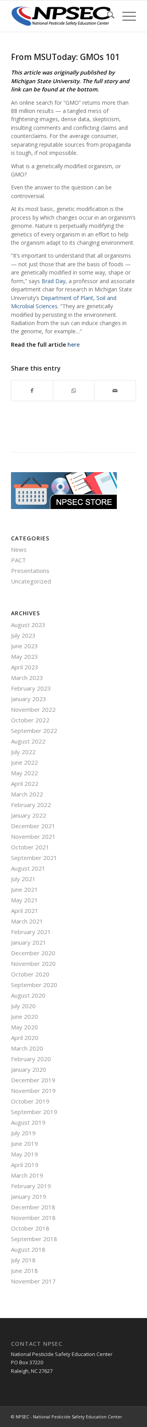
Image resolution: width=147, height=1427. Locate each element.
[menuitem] (106, 16)
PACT (18, 560)
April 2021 (24, 910)
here (73, 344)
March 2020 (27, 1048)
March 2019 (27, 1175)
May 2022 (24, 773)
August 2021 (28, 868)
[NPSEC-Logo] (61, 16)
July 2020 (23, 1006)
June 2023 (24, 646)
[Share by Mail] (115, 390)
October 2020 (30, 974)
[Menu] (125, 16)
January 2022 (28, 815)
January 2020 (28, 1069)
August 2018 (28, 1249)
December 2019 (33, 1080)
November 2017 (33, 1281)
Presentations (30, 570)
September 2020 (34, 985)
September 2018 (34, 1239)
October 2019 (30, 1101)
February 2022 (31, 805)
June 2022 (24, 762)
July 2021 (23, 879)
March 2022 (27, 794)
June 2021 (24, 889)
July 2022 (23, 752)
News (19, 549)
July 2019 (23, 1133)
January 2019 (28, 1196)
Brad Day (53, 281)
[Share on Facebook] (32, 390)
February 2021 (31, 932)
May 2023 (24, 656)
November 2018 (33, 1218)
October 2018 (30, 1228)
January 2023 (28, 699)
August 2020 (28, 995)
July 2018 (23, 1260)
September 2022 (34, 730)
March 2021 (27, 921)
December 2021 (33, 826)
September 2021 (34, 858)
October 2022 (30, 720)
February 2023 (31, 688)
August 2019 (28, 1122)
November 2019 (33, 1090)
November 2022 (33, 709)
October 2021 (30, 847)
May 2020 (24, 1027)
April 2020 (24, 1038)
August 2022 (28, 741)
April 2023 (24, 667)
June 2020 (24, 1016)
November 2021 (33, 836)
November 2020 (33, 963)
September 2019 (34, 1112)
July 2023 (23, 635)
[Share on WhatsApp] (73, 390)
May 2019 (24, 1154)
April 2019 (24, 1165)
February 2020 (31, 1059)
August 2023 (28, 625)
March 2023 (27, 678)
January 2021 (28, 942)
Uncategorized (31, 581)
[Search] (106, 16)
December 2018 (33, 1207)
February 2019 (31, 1186)
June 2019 (24, 1143)
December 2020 (33, 953)
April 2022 (24, 783)
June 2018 (24, 1270)
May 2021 (24, 900)
